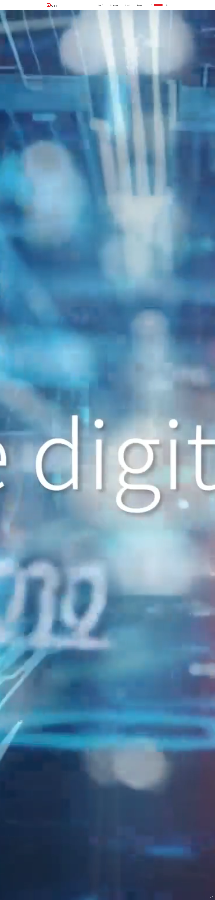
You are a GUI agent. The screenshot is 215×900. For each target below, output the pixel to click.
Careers (139, 5)
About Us (100, 5)
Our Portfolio (150, 5)
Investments (114, 5)
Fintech (127, 5)
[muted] (211, 896)
